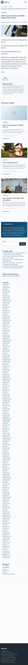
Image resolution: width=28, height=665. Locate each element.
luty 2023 (5, 353)
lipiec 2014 (5, 521)
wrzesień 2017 (6, 459)
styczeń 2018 (6, 453)
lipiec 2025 (5, 305)
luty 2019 (5, 431)
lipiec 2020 (5, 404)
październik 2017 (7, 458)
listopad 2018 (6, 436)
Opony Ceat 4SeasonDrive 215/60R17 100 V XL (13, 126)
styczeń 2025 (6, 315)
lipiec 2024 (5, 325)
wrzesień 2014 (6, 518)
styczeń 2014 (6, 531)
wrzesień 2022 (6, 361)
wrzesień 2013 (6, 538)
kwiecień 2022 (6, 369)
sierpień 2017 (6, 461)
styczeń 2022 (6, 374)
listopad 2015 (6, 495)
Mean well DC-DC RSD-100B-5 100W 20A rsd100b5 (13, 199)
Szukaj (4, 241)
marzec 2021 (6, 390)
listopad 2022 (6, 358)
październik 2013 (7, 536)
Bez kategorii (6, 566)
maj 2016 (5, 485)
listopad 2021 (6, 377)
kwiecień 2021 (6, 389)
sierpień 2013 (6, 539)
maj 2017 (5, 466)
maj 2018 (5, 446)
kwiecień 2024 (6, 330)
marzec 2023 (6, 351)
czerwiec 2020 (6, 405)
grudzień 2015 (6, 494)
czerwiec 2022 (6, 366)
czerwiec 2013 (6, 543)
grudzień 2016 (6, 474)
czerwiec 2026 (6, 287)
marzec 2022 (6, 371)
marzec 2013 (6, 548)
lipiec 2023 (5, 345)
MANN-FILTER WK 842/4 (10, 163)
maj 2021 (5, 387)
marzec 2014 (6, 528)
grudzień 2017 (6, 454)
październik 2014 (7, 516)
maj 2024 (5, 328)
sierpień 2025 (6, 304)
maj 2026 (5, 289)
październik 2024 (7, 320)
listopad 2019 (6, 417)
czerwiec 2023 (6, 346)
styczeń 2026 (6, 295)
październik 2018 (7, 438)
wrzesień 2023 (6, 341)
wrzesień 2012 (6, 557)
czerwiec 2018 (6, 444)
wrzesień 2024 (6, 322)
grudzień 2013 (6, 533)
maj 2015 (5, 505)
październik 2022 (7, 359)
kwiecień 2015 (6, 507)
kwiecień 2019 (6, 428)
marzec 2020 (6, 410)
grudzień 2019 (6, 415)
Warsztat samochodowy (9, 574)
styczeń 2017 (6, 472)
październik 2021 (7, 379)
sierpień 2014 (6, 520)
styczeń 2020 (6, 413)
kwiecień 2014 (6, 526)
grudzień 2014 (6, 513)
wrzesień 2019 (6, 420)
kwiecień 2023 (6, 350)
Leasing (4, 569)
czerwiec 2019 (6, 425)
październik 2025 (7, 300)
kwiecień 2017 (6, 467)
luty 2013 (5, 549)
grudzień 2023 (6, 336)
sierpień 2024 (6, 323)
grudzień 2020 (6, 395)
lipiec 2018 (5, 443)
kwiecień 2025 (6, 310)
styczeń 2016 (6, 492)
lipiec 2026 (5, 286)
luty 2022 (5, 372)
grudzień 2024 (6, 317)
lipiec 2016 (5, 482)
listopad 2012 (6, 554)
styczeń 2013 (6, 551)
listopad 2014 (6, 515)
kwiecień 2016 (6, 487)
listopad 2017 (6, 456)
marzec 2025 (6, 312)
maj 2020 (5, 407)
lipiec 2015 (5, 502)
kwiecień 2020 (6, 408)
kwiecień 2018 (6, 448)
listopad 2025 (6, 299)
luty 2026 (5, 294)
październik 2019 (7, 418)
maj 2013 (5, 544)
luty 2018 (5, 451)
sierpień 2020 (6, 402)
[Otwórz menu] (25, 2)
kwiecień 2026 (6, 291)
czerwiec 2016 (6, 484)
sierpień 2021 (6, 382)
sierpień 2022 (6, 363)
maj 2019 (5, 426)
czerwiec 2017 (6, 464)
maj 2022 (5, 368)
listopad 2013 (6, 534)
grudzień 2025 (6, 297)
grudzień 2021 (6, 376)
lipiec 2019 (5, 423)
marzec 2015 (6, 508)
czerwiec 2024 (6, 327)
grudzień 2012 (6, 552)
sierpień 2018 (6, 441)
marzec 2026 (6, 292)
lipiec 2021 (5, 384)
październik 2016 (7, 477)
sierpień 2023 (6, 343)
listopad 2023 (6, 338)
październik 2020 (7, 399)
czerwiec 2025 (6, 307)
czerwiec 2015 (6, 503)
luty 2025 (5, 313)
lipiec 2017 (5, 462)
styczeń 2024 (6, 335)
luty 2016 (5, 490)
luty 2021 (5, 392)
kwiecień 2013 (6, 546)
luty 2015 (5, 510)
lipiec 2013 (5, 541)
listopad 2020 (6, 397)
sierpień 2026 (6, 284)
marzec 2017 (6, 469)
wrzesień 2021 (6, 381)
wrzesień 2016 (6, 479)
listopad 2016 (6, 476)
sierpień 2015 (6, 500)
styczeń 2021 (6, 394)
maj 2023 (5, 348)
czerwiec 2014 (6, 523)
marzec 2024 (6, 331)
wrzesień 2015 (6, 498)
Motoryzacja (6, 570)
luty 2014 (5, 530)
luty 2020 (5, 412)
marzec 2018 (6, 449)
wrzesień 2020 (6, 400)
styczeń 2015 (6, 512)
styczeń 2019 (6, 433)
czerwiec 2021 (6, 386)
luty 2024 (5, 333)
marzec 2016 (6, 489)
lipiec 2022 (5, 364)
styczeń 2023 (6, 354)
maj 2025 (5, 309)
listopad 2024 (6, 318)
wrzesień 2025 (6, 302)
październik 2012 (7, 556)
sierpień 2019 (6, 422)
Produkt (4, 12)
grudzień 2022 (6, 356)
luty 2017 (5, 471)
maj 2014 (5, 525)
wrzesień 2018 (6, 440)
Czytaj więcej (6, 138)
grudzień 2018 (6, 435)
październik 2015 (7, 497)
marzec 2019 (6, 430)
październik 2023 (7, 340)
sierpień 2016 (6, 480)
